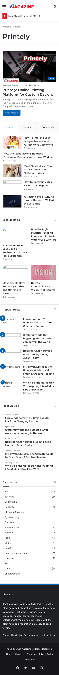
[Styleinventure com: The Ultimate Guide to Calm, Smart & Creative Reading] (12, 371)
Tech (7, 568)
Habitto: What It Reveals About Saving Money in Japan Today (37, 354)
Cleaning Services (14, 512)
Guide (8, 543)
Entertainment (12, 527)
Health (8, 548)
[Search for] (55, 7)
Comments (47, 127)
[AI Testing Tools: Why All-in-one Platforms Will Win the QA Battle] (12, 201)
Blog (7, 491)
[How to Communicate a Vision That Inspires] (12, 186)
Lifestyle (9, 558)
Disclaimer (32, 654)
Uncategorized (12, 573)
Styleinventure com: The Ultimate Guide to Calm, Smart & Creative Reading (38, 370)
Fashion (9, 532)
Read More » (11, 112)
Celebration (11, 501)
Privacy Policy (46, 654)
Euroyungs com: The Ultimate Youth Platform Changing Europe (37, 323)
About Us (19, 654)
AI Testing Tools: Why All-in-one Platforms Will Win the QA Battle (39, 200)
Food (7, 537)
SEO (7, 563)
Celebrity (9, 507)
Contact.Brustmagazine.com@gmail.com (35, 635)
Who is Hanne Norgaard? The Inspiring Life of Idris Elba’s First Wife (38, 386)
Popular (27, 127)
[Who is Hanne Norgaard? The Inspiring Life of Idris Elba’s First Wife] (12, 387)
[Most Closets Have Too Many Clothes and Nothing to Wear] (12, 170)
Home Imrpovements (16, 553)
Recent (9, 127)
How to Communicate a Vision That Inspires (43, 286)
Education (10, 522)
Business (9, 496)
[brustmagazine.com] (21, 6)
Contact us (29, 659)
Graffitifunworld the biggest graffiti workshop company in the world (38, 338)
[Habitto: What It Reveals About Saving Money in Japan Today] (12, 355)
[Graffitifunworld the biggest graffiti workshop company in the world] (12, 339)
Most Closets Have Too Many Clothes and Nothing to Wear (38, 170)
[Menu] (4, 7)
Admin (8, 85)
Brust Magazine (10, 604)
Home (8, 26)
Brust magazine (23, 649)
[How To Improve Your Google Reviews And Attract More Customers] (12, 142)
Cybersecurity (12, 517)
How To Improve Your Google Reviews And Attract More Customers (39, 141)
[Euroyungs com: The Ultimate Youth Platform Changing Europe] (12, 323)
